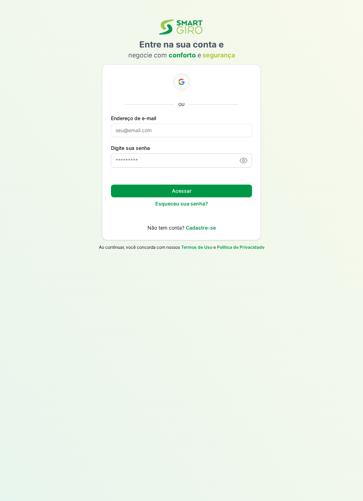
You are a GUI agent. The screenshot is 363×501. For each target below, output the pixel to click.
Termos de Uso (196, 247)
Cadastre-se (201, 228)
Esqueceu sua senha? (181, 204)
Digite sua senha (130, 148)
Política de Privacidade (240, 247)
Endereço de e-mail (133, 118)
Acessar (181, 191)
